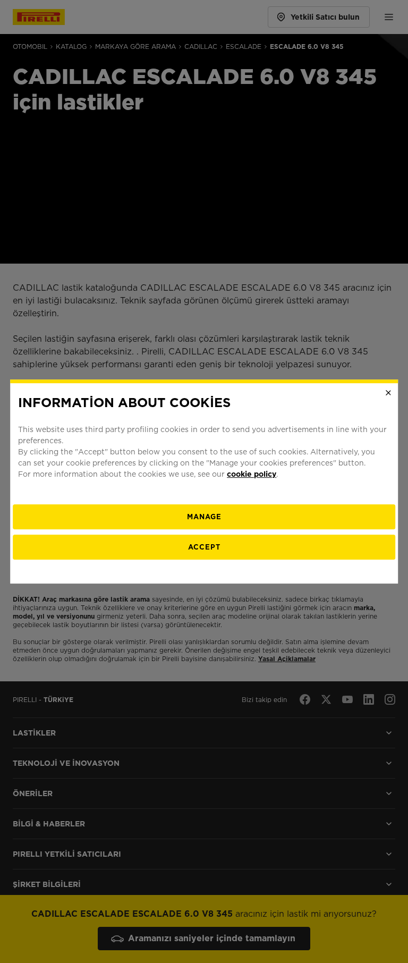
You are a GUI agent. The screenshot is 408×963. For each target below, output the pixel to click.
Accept (204, 547)
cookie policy (251, 474)
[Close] (388, 393)
